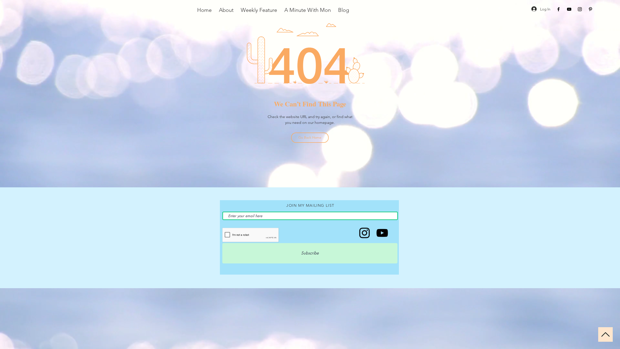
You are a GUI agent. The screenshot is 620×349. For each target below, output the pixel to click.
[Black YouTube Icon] (569, 9)
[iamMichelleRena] (382, 233)
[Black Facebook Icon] (558, 9)
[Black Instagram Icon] (579, 9)
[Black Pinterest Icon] (590, 9)
